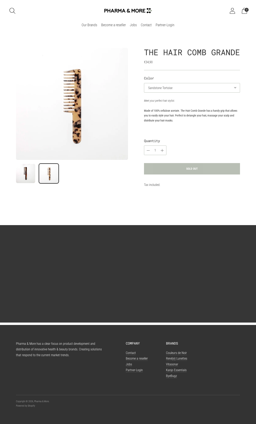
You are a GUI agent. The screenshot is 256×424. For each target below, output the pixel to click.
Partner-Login (165, 25)
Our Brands (89, 25)
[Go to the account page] (232, 10)
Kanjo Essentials (176, 370)
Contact (146, 25)
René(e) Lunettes (176, 358)
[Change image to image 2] (48, 173)
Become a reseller (113, 25)
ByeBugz (171, 376)
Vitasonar (172, 364)
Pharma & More (41, 401)
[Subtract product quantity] (162, 150)
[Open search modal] (12, 10)
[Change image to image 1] (25, 173)
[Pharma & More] (128, 10)
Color (149, 78)
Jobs (133, 25)
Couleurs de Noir (176, 353)
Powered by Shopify (25, 405)
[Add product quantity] (148, 150)
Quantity (152, 140)
